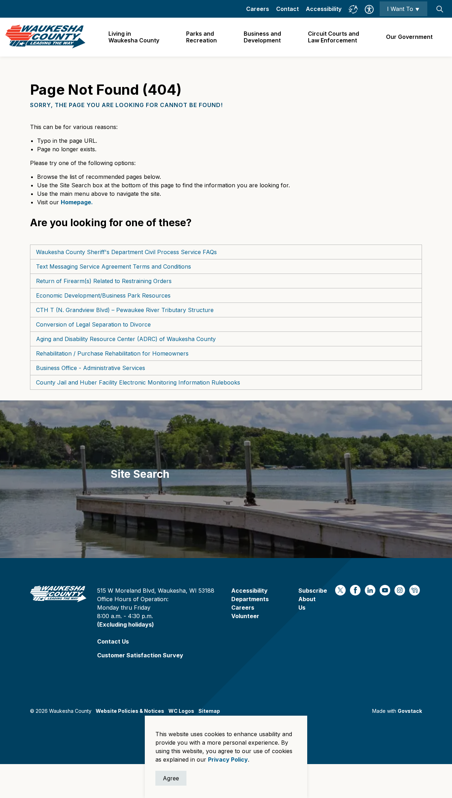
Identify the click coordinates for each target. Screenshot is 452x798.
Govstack (410, 711)
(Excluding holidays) (125, 624)
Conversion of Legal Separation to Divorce (93, 324)
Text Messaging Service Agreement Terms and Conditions (113, 266)
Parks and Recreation (201, 37)
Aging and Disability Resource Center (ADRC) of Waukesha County (126, 338)
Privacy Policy (228, 759)
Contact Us (113, 641)
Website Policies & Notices (130, 711)
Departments (250, 599)
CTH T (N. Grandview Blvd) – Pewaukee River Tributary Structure (125, 309)
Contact (287, 8)
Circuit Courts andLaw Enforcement (333, 37)
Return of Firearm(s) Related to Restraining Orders (104, 280)
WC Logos (181, 711)
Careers (257, 8)
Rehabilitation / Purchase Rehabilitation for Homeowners (112, 353)
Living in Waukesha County (133, 37)
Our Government (409, 36)
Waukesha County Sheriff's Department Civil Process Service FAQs (126, 252)
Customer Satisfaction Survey (140, 655)
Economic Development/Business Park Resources (103, 295)
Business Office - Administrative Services (90, 367)
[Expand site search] (440, 9)
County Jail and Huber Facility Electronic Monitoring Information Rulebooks (138, 382)
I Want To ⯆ (403, 8)
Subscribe (312, 590)
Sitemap (209, 711)
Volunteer (245, 616)
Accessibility (323, 8)
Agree (171, 778)
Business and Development (262, 37)
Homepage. (77, 202)
